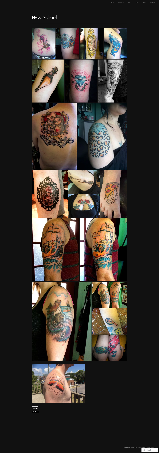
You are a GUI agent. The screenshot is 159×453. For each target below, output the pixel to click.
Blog (144, 2)
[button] (44, 43)
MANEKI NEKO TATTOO (17, 4)
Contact (152, 2)
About (129, 2)
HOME (112, 2)
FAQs (137, 2)
